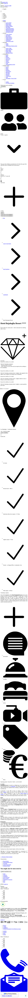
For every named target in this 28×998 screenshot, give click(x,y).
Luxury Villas (8, 48)
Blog (4, 881)
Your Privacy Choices (11, 993)
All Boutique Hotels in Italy (11, 46)
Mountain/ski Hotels (10, 29)
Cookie (4, 926)
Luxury (7, 66)
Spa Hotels (8, 27)
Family (7, 69)
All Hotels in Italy (9, 32)
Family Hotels (9, 25)
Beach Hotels (6, 861)
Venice (7, 61)
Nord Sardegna (6, 269)
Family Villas (8, 51)
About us (5, 875)
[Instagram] (4, 893)
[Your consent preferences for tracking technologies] (25, 996)
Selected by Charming (7, 879)
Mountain (8, 72)
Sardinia (5, 931)
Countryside (8, 76)
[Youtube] (4, 897)
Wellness (7, 75)
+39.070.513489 (7, 5)
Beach (7, 68)
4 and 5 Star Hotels (7, 243)
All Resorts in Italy (9, 41)
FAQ (4, 880)
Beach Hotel (8, 23)
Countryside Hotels (10, 28)
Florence (7, 59)
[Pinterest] (4, 895)
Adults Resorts (9, 39)
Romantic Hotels (9, 26)
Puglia (4, 934)
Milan (7, 56)
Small (7, 43)
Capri (7, 63)
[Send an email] (14, 991)
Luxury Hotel (8, 22)
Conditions (5, 927)
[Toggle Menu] (1, 11)
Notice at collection (7, 996)
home (4, 873)
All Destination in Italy (10, 64)
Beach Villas (8, 50)
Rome (7, 55)
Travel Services (6, 877)
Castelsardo (5, 294)
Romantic (8, 70)
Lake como (8, 58)
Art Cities (8, 73)
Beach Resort (8, 36)
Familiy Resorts (9, 37)
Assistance (5, 876)
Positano (7, 57)
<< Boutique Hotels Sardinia (6, 856)
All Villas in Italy (9, 52)
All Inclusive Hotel (10, 30)
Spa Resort (8, 35)
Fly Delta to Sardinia (10, 83)
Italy (4, 218)
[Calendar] (3, 86)
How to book (6, 878)
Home (4, 20)
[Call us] (14, 972)
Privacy (4, 925)
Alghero (4, 792)
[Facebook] (4, 891)
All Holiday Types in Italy (11, 78)
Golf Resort (8, 40)
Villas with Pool (9, 49)
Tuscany (5, 932)
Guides (7, 81)
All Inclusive (8, 71)
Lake (7, 77)
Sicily (4, 933)
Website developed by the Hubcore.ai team (12, 928)
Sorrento (7, 62)
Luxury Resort (9, 34)
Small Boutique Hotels (7, 862)
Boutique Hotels (6, 865)
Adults (7, 44)
